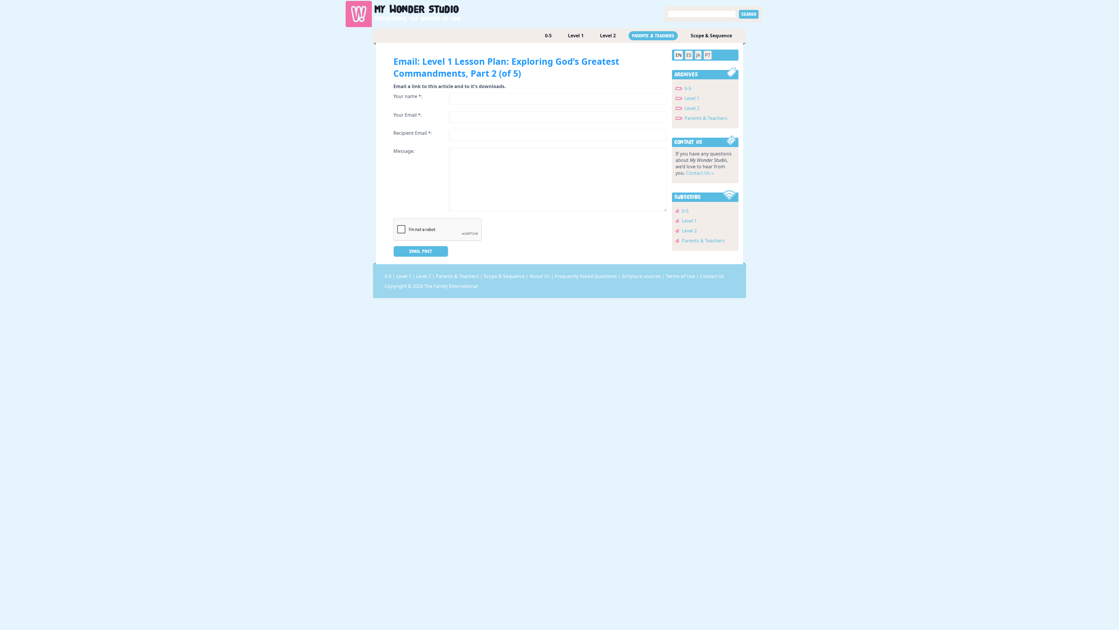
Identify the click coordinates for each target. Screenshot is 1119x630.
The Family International (451, 286)
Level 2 (608, 35)
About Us (540, 276)
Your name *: (407, 96)
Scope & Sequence (711, 35)
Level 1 (576, 35)
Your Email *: (407, 115)
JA (698, 55)
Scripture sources (642, 276)
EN (678, 55)
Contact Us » (700, 173)
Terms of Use (681, 276)
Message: (403, 151)
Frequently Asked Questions (586, 276)
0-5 (548, 35)
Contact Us (712, 276)
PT (707, 55)
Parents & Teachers (653, 36)
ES (689, 55)
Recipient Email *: (412, 133)
